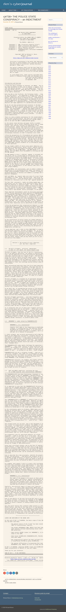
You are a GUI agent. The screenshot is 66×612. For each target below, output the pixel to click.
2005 (49, 99)
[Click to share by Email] (16, 573)
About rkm (12, 10)
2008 (49, 94)
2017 (49, 77)
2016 (49, 79)
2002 (49, 105)
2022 (49, 70)
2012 (49, 86)
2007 (49, 96)
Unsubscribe (38, 599)
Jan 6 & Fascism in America (53, 42)
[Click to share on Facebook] (10, 573)
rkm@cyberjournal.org (17, 598)
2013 (49, 84)
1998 (49, 112)
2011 (49, 88)
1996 (49, 116)
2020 (49, 71)
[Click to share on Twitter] (7, 573)
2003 (49, 103)
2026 (49, 66)
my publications (27, 10)
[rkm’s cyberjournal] (18, 4)
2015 (49, 81)
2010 (49, 90)
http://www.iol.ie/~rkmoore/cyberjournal (25, 58)
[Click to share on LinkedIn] (13, 573)
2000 (49, 109)
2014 (49, 83)
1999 (49, 111)
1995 (49, 118)
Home (3, 10)
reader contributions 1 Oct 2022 (54, 38)
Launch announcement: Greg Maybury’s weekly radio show (54, 47)
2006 (49, 98)
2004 (49, 101)
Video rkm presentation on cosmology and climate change (55, 29)
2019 (49, 73)
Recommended (43, 10)
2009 (49, 92)
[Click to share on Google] (4, 573)
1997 (49, 114)
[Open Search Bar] (63, 10)
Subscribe (37, 598)
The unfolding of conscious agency (53, 34)
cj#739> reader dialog (10, 582)
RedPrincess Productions (51, 609)
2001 (49, 107)
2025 (49, 68)
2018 (49, 75)
